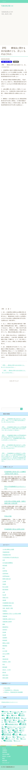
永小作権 (5, 651)
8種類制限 (5, 711)
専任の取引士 (11, 728)
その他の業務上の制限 (8, 549)
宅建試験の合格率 (7, 621)
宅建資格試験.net (7, 6)
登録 (15, 737)
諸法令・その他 (7, 669)
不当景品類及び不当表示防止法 (11, 557)
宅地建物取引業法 (7, 605)
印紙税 (4, 584)
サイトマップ (5, 762)
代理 (4, 560)
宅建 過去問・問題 (6, 61)
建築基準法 (5, 627)
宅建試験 (16, 61)
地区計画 (20, 720)
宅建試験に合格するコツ (9, 619)
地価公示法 (5, 597)
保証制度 (5, 565)
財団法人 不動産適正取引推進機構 (13, 692)
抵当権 (4, 635)
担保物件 (5, 637)
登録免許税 (5, 659)
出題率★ (5, 570)
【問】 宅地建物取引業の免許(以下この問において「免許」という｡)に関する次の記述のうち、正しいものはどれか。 (13, 420)
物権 (4, 656)
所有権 (4, 632)
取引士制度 (5, 586)
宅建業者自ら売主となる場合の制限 (12, 613)
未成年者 (11, 732)
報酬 (6, 722)
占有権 (4, 581)
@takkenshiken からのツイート (9, 702)
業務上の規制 (6, 643)
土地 (4, 592)
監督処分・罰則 (7, 661)
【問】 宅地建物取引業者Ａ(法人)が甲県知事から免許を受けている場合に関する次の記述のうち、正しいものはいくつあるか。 (13, 428)
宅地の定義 (7, 516)
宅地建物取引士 (13, 722)
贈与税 (4, 672)
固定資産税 (5, 589)
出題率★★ (5, 573)
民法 (4, 648)
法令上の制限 (6, 653)
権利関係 (5, 645)
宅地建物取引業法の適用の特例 (14, 529)
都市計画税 (5, 677)
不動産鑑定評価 (7, 554)
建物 (4, 624)
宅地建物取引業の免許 (8, 603)
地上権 (4, 595)
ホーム (4, 748)
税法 (4, 664)
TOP (8, 11)
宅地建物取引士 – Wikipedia (11, 690)
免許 (4, 715)
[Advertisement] (14, 30)
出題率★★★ (6, 576)
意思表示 (5, 629)
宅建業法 (5, 611)
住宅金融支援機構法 (8, 562)
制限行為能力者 (7, 578)
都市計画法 (5, 675)
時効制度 (5, 640)
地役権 (4, 600)
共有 (4, 568)
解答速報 (5, 667)
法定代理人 (9, 737)
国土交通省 (7, 688)
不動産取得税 (6, 552)
